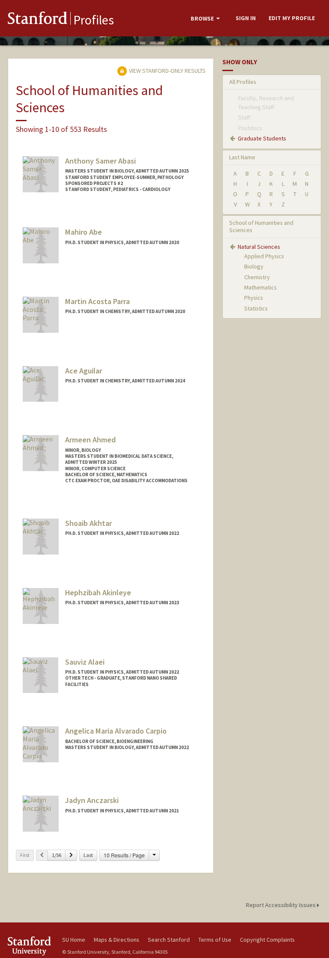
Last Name (242, 157)
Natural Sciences (259, 247)
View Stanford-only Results (167, 71)
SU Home (73, 939)
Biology (253, 266)
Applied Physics (264, 256)
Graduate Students (262, 138)
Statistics (256, 308)
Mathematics (260, 287)
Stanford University (30, 945)
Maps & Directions (116, 939)
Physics (253, 297)
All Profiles (242, 82)
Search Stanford (169, 939)
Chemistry (257, 277)
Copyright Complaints (267, 939)
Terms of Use (214, 939)
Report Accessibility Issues (281, 905)
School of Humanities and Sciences (261, 226)
